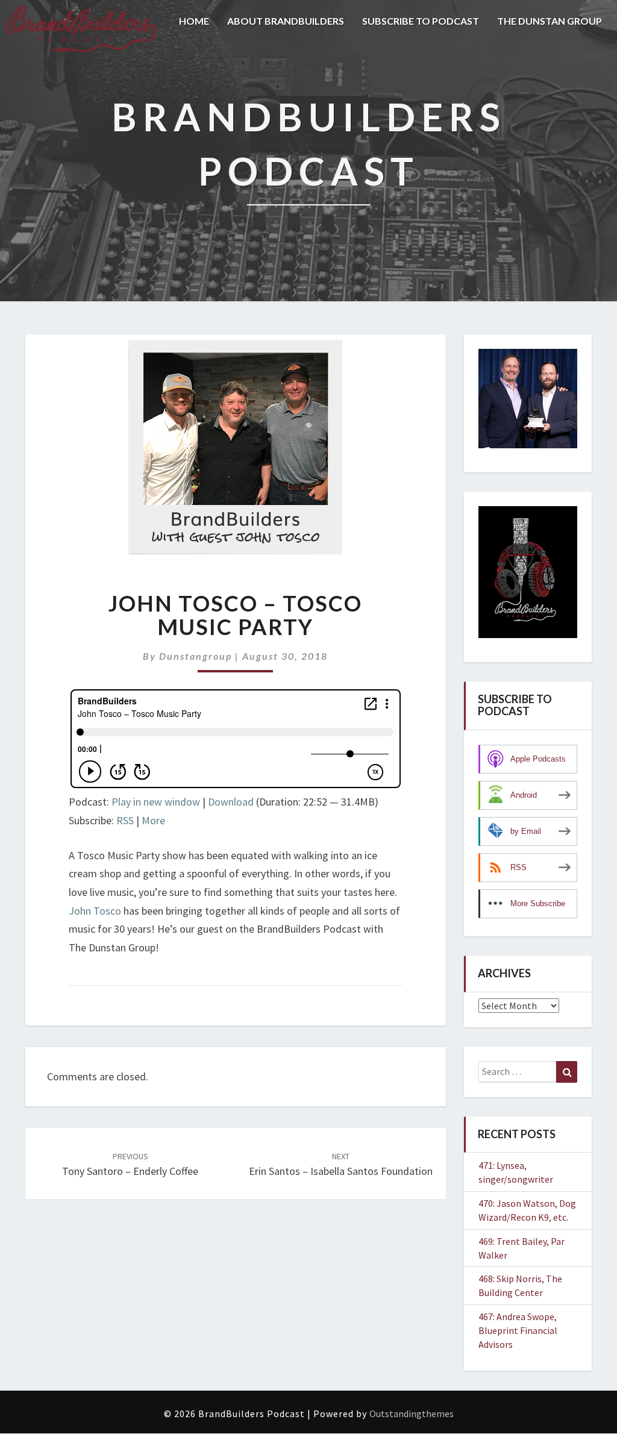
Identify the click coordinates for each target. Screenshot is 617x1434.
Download (231, 802)
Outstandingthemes (411, 1413)
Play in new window (155, 802)
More (153, 820)
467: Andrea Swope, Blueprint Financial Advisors (517, 1330)
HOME (194, 21)
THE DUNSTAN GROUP (549, 21)
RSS (125, 820)
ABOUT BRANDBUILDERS (285, 21)
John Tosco (95, 911)
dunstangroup (195, 656)
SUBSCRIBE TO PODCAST (420, 21)
